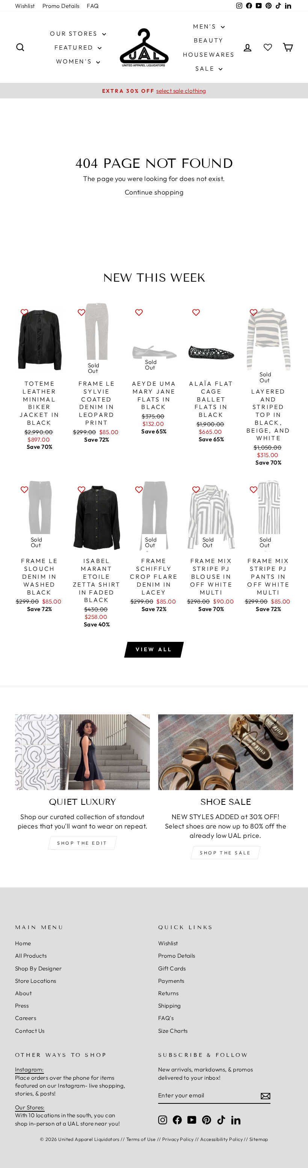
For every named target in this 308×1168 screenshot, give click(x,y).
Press (22, 1005)
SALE (206, 68)
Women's (75, 61)
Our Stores (75, 33)
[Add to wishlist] (24, 311)
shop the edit (82, 843)
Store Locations (35, 980)
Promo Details (61, 5)
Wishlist (25, 5)
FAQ (92, 5)
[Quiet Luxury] (82, 752)
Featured (75, 47)
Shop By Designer (38, 968)
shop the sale (225, 853)
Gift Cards (172, 968)
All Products (31, 955)
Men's (206, 26)
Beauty (209, 40)
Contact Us (30, 1030)
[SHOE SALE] (225, 752)
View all (154, 649)
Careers (25, 1018)
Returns (168, 993)
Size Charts (173, 1030)
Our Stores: (30, 1107)
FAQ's (166, 1018)
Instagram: (29, 1069)
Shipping (169, 1005)
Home (23, 943)
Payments (171, 980)
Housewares (209, 54)
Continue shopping (154, 192)
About (23, 993)
